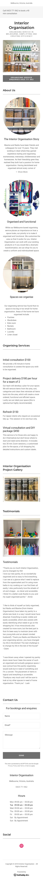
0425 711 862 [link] (21, 787)
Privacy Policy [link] (12, 766)
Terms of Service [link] (25, 766)
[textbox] (21, 716)
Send (21, 755)
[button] (21, 172)
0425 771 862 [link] (12, 10)
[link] (21, 25)
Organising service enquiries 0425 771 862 (21, 78)
